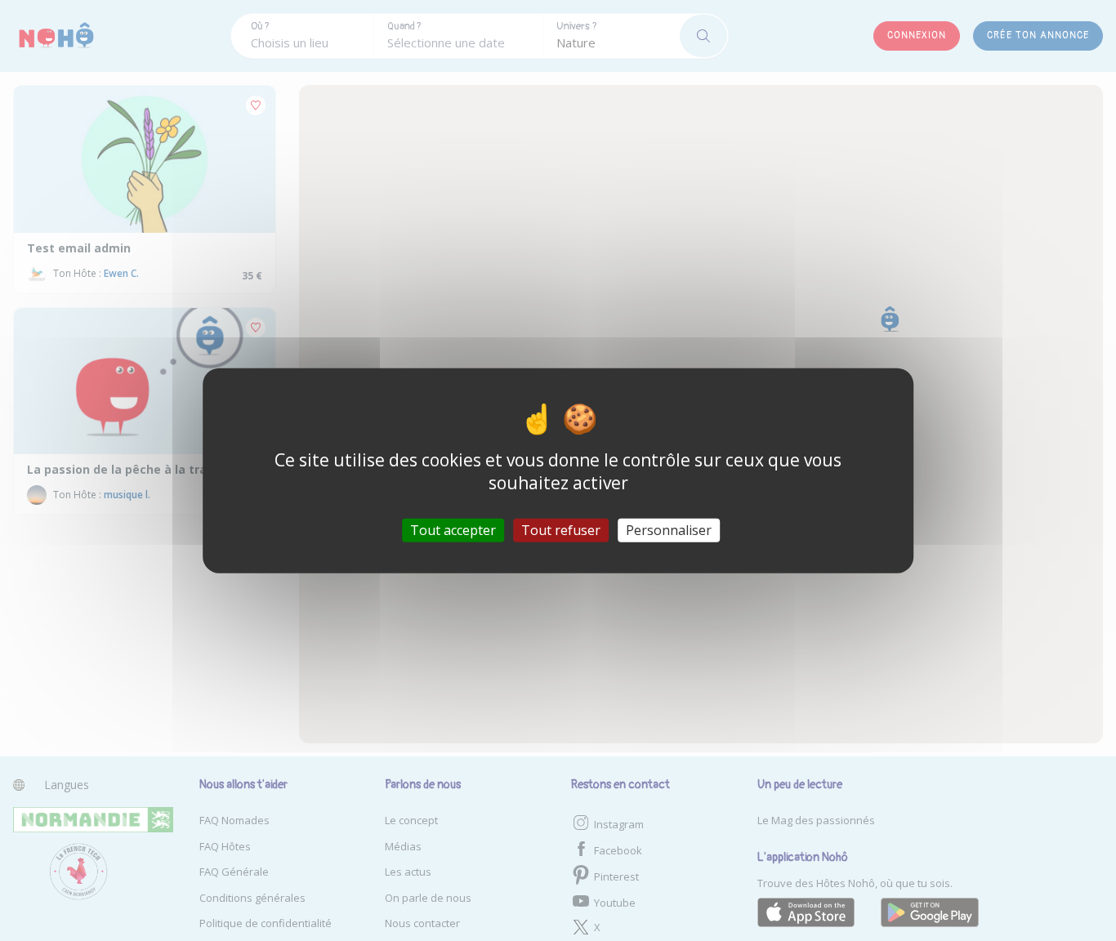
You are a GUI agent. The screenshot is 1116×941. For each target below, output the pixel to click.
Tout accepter (453, 529)
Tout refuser (560, 529)
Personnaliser (669, 529)
